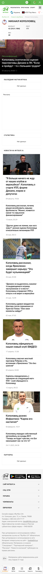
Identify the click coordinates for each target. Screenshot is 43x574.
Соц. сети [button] (6, 490)
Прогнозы (25, 7)
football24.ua (33, 540)
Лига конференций (9, 56)
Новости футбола (17, 17)
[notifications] (34, 2)
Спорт (32, 7)
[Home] (5, 12)
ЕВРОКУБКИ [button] (7, 508)
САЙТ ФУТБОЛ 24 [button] (9, 484)
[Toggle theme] (28, 2)
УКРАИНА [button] (6, 496)
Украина (17, 12)
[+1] (3, 2)
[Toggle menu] (40, 7)
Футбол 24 (5, 17)
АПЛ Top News (30, 12)
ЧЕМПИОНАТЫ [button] (8, 502)
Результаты (15, 7)
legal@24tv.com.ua (30, 521)
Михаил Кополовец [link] (31, 17)
